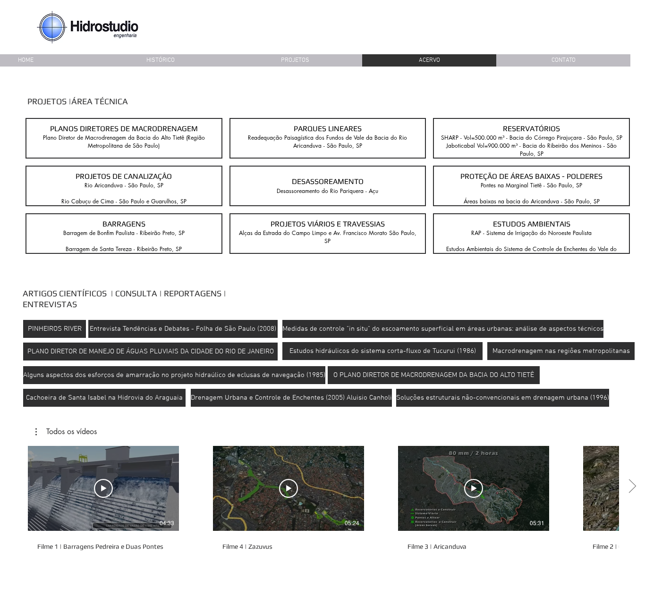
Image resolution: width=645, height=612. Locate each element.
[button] (123, 138)
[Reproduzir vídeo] (103, 488)
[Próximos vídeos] (632, 486)
